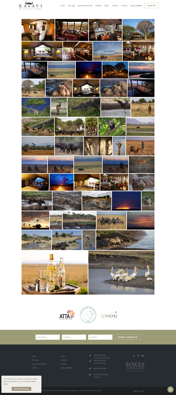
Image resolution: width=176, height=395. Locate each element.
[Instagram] (133, 355)
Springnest (66, 390)
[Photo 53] (140, 220)
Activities (98, 6)
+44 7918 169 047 (100, 355)
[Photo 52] (111, 220)
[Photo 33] (140, 146)
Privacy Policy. (97, 390)
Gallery (106, 6)
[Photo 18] (141, 88)
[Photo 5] (42, 51)
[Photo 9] (34, 70)
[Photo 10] (61, 70)
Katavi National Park (85, 6)
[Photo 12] (115, 70)
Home (63, 6)
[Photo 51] (79, 220)
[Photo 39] (35, 182)
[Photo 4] (138, 30)
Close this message (21, 389)
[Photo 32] (119, 146)
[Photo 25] (70, 126)
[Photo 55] (67, 240)
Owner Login (140, 391)
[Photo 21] (84, 107)
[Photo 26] (91, 126)
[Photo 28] (140, 126)
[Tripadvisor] (142, 355)
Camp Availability (136, 6)
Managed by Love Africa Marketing (81, 390)
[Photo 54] (36, 240)
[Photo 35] (60, 164)
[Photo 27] (112, 126)
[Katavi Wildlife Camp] (30, 5)
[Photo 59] (121, 273)
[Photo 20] (59, 107)
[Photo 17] (113, 88)
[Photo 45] (67, 201)
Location (124, 6)
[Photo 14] (33, 88)
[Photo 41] (87, 182)
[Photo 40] (62, 182)
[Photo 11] (89, 70)
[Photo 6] (77, 51)
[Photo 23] (142, 107)
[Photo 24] (38, 126)
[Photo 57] (125, 240)
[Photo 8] (138, 51)
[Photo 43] (141, 182)
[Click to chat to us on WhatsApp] (170, 389)
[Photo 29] (38, 146)
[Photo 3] (105, 30)
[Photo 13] (141, 70)
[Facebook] (138, 355)
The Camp (71, 6)
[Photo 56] (89, 240)
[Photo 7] (107, 51)
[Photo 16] (86, 88)
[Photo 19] (36, 107)
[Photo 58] (55, 273)
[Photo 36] (88, 164)
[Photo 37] (115, 164)
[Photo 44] (37, 201)
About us (115, 6)
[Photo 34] (34, 164)
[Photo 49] (35, 220)
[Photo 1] (38, 30)
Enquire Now (152, 6)
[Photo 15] (59, 88)
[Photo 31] (98, 146)
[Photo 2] (71, 30)
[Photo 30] (69, 146)
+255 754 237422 (99, 360)
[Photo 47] (126, 201)
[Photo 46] (96, 201)
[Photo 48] (148, 201)
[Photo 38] (141, 164)
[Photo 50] (56, 220)
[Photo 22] (116, 107)
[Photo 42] (114, 182)
